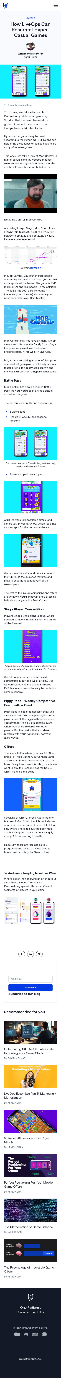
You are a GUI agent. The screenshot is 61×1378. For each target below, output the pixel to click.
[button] (55, 5)
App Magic (35, 267)
